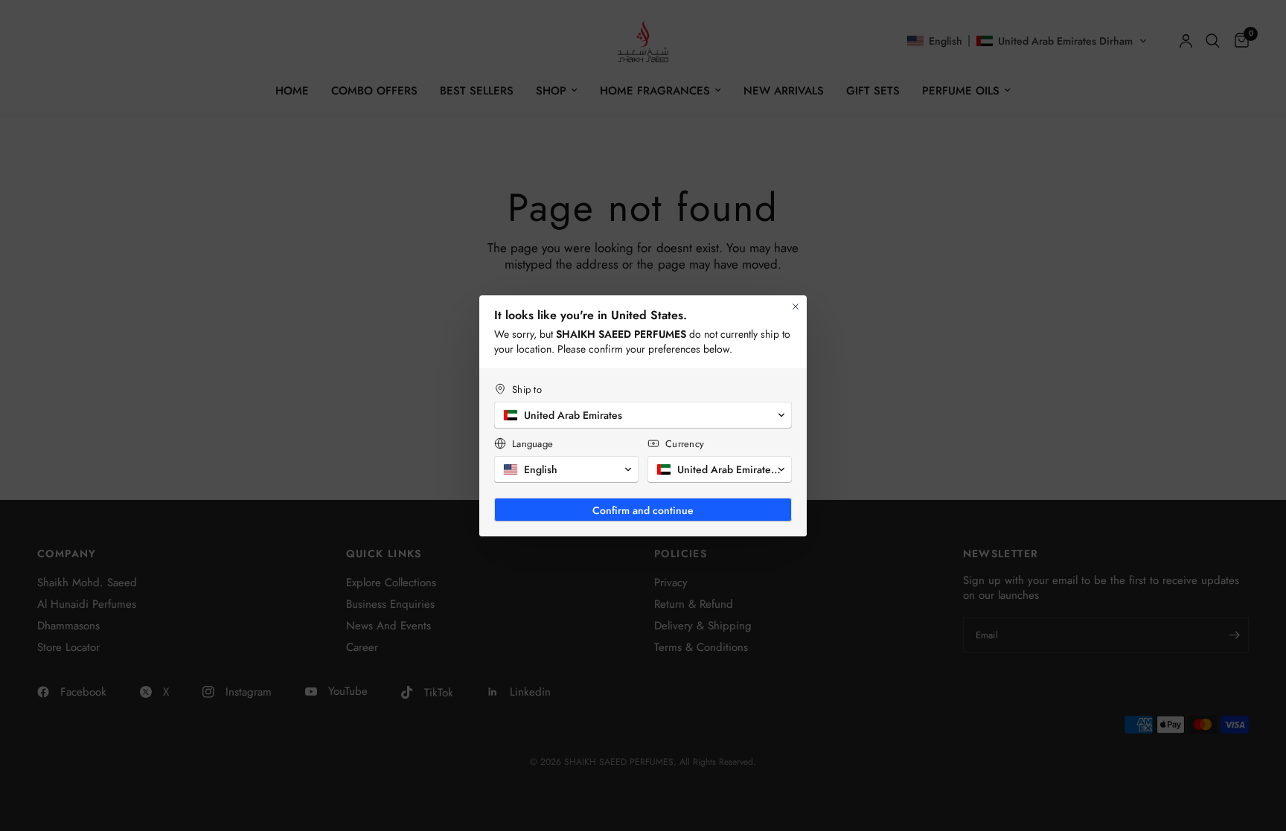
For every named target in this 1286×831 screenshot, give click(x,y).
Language (532, 443)
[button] (643, 415)
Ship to (527, 389)
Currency (684, 443)
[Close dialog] (795, 306)
